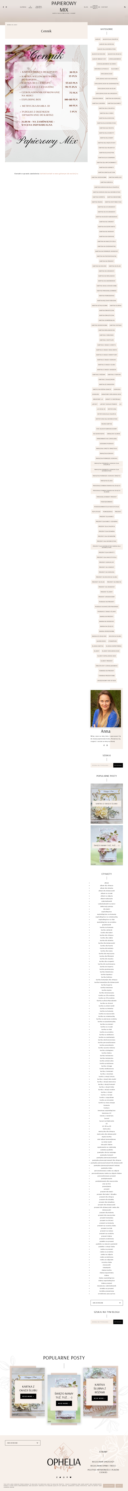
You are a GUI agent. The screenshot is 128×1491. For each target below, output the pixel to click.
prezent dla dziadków (106, 536)
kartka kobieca (107, 182)
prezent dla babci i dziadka (106, 521)
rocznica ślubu (115, 636)
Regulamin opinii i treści (103, 1465)
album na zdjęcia (114, 54)
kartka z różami (99, 374)
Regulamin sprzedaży (103, 1461)
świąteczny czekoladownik (107, 665)
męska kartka (107, 423)
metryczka (112, 409)
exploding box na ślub (107, 88)
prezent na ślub (98, 582)
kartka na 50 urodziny (106, 211)
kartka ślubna (115, 305)
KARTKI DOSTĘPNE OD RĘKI (95, 7)
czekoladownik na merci (106, 64)
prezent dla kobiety (107, 552)
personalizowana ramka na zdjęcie (106, 485)
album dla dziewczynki (107, 49)
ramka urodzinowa (106, 631)
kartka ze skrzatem (106, 384)
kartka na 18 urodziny (106, 207)
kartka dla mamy (106, 137)
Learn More (109, 1485)
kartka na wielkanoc (106, 276)
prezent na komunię (106, 572)
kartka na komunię (113, 98)
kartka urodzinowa (99, 325)
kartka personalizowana (106, 290)
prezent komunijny (106, 562)
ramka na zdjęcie (106, 626)
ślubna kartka (97, 646)
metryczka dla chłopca (107, 414)
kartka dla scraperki (106, 157)
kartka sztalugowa (99, 305)
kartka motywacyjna (113, 202)
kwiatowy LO (98, 399)
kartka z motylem (107, 340)
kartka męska (97, 202)
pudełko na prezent (106, 601)
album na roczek (98, 54)
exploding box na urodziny (106, 93)
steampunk (112, 641)
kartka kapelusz (115, 177)
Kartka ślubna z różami (100, 1388)
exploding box (106, 73)
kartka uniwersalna (107, 320)
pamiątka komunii (107, 453)
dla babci (115, 68)
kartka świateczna (106, 310)
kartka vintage (116, 325)
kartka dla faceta (107, 128)
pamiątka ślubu (107, 480)
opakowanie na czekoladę (107, 438)
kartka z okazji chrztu (107, 345)
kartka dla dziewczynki (106, 123)
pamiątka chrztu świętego (106, 448)
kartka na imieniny (107, 231)
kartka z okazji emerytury (106, 354)
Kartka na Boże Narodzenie (106, 216)
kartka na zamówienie (106, 280)
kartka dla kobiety (106, 133)
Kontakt (105, 7)
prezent (118, 511)
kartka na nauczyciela (107, 241)
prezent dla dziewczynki (106, 541)
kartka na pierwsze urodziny (106, 251)
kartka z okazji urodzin (106, 369)
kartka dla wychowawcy (106, 162)
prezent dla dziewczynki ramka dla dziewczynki (106, 546)
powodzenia (107, 511)
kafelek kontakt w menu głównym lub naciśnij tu (59, 174)
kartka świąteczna (106, 315)
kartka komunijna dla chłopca (107, 187)
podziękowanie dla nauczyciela (106, 506)
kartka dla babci (114, 103)
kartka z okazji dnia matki (106, 350)
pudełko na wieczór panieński (106, 606)
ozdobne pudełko (107, 443)
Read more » (28, 1396)
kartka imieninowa (99, 177)
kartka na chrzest (107, 221)
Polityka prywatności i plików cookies (103, 1470)
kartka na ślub (115, 266)
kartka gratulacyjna (106, 172)
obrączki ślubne (113, 433)
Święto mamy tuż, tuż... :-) (107, 845)
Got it (119, 1485)
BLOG (86, 7)
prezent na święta (114, 582)
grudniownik (98, 98)
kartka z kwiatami (107, 335)
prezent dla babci (107, 516)
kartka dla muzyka (106, 152)
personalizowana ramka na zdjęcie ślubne (106, 491)
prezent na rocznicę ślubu (106, 577)
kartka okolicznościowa (107, 285)
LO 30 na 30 (101, 409)
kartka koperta (99, 197)
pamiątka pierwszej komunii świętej (107, 475)
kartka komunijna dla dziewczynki (106, 192)
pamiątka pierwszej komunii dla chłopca (106, 464)
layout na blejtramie (108, 404)
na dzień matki (98, 433)
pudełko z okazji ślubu (107, 611)
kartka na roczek (99, 266)
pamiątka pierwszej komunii (106, 458)
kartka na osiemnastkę (107, 246)
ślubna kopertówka (113, 646)
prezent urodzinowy (107, 596)
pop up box (96, 511)
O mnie (30, 7)
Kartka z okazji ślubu (107, 803)
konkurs (95, 394)
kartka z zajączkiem (107, 379)
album (98, 39)
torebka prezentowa (107, 675)
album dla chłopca (110, 39)
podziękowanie (106, 501)
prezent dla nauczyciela (106, 557)
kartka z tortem (114, 374)
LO (120, 404)
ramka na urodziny (106, 621)
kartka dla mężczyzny (107, 142)
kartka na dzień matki (106, 226)
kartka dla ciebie (107, 113)
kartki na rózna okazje (102, 389)
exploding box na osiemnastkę (107, 83)
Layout (95, 404)
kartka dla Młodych (107, 147)
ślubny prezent (107, 660)
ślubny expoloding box (107, 656)
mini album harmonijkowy (106, 428)
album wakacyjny (99, 59)
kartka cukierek (98, 103)
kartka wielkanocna (107, 330)
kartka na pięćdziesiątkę (106, 256)
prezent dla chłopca (107, 526)
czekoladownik (115, 59)
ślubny (97, 651)
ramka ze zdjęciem (99, 636)
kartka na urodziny (106, 271)
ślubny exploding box (110, 651)
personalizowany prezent (107, 496)
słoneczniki (101, 641)
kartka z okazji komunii (106, 359)
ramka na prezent (107, 616)
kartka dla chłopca (106, 108)
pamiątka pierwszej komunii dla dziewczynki (106, 470)
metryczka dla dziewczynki (107, 419)
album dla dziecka (107, 44)
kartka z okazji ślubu (106, 364)
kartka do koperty (106, 167)
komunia (117, 389)
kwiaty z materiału (113, 399)
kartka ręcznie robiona (106, 300)
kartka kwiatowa (114, 197)
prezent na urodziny (107, 587)
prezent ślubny (107, 591)
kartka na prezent (107, 261)
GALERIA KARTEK (39, 7)
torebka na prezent (106, 670)
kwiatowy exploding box (111, 394)
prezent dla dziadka (107, 531)
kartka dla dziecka (106, 118)
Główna (23, 7)
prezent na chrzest (106, 567)
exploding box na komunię (106, 78)
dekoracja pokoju (102, 68)
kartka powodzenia (106, 295)
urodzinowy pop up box (107, 680)
